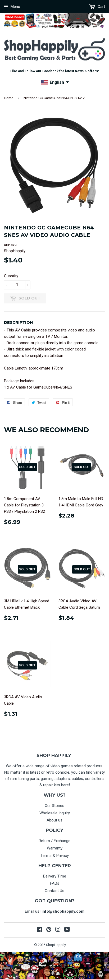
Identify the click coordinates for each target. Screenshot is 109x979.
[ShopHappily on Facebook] (39, 930)
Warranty (54, 848)
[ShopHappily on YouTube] (67, 930)
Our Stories (54, 805)
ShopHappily (56, 945)
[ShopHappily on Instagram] (58, 930)
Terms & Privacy (54, 855)
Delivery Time (54, 876)
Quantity (11, 276)
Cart (101, 6)
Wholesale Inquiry (54, 813)
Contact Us (54, 890)
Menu (15, 6)
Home (8, 98)
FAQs (54, 883)
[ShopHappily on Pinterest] (49, 930)
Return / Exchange (54, 840)
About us (54, 820)
